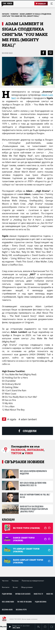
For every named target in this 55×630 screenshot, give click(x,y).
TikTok (16, 453)
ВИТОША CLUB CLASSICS (22, 594)
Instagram (35, 449)
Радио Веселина (40, 602)
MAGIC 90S (49, 594)
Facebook (18, 449)
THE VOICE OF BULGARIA (24, 602)
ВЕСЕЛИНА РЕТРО (21, 609)
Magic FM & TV (38, 594)
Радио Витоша (7, 594)
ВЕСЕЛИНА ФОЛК (7, 609)
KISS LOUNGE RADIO (8, 602)
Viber (29, 453)
